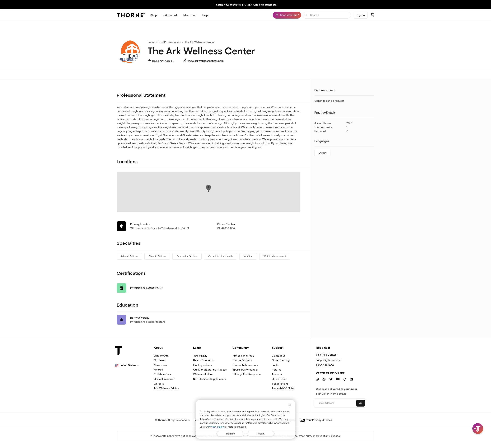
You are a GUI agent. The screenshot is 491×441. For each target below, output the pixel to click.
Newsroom (160, 365)
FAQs (275, 365)
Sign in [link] (318, 100)
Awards (158, 369)
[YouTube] (338, 379)
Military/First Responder (247, 374)
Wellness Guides (203, 374)
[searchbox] (327, 15)
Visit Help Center (326, 354)
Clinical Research (164, 379)
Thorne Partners (242, 360)
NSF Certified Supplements (209, 379)
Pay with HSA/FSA (283, 388)
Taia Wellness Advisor (167, 388)
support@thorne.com (328, 360)
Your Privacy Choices (319, 420)
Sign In (361, 15)
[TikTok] (345, 379)
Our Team (159, 360)
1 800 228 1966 (325, 365)
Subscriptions (280, 383)
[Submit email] (360, 403)
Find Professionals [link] (169, 42)
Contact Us (279, 355)
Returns (276, 369)
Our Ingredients (202, 365)
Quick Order (279, 379)
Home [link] (150, 42)
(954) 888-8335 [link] (226, 228)
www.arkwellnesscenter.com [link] (206, 61)
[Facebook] (323, 379)
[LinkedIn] (351, 379)
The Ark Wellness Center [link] (199, 42)
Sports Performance (244, 369)
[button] (127, 365)
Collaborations (162, 374)
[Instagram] (317, 379)
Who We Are (161, 355)
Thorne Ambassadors (245, 365)
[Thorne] (131, 15)
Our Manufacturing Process (210, 369)
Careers (159, 383)
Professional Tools (243, 355)
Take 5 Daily (200, 355)
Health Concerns (203, 360)
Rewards (277, 374)
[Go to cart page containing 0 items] (372, 15)
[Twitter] (330, 379)
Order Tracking (281, 360)
